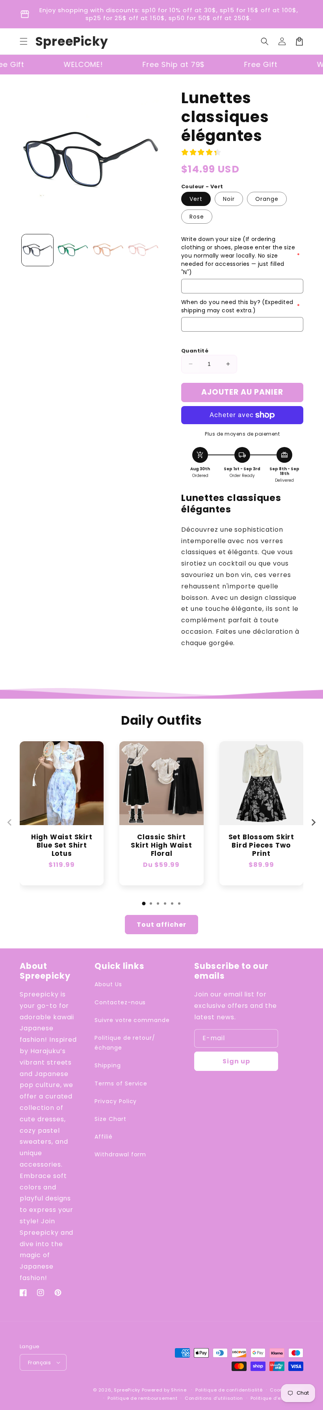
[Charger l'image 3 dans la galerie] (108, 250)
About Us (108, 984)
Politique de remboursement (142, 1398)
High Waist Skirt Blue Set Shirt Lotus (61, 845)
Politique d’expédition (277, 1398)
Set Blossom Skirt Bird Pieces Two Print (261, 845)
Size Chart (110, 1119)
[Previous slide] (10, 822)
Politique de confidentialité (229, 1390)
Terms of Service (121, 1083)
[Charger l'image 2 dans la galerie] (73, 250)
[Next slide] (313, 822)
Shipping (108, 1065)
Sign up (236, 1061)
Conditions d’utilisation (214, 1398)
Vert (195, 199)
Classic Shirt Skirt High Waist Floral (161, 845)
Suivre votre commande (132, 1020)
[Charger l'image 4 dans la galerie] (143, 250)
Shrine (178, 1390)
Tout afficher (161, 924)
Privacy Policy (116, 1101)
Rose (196, 217)
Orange (266, 199)
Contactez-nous (120, 1002)
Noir (229, 199)
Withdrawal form (120, 1154)
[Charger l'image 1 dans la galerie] (37, 250)
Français (39, 1362)
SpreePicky (127, 1390)
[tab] (143, 903)
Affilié (104, 1137)
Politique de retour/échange (125, 1043)
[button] (23, 41)
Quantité (194, 350)
